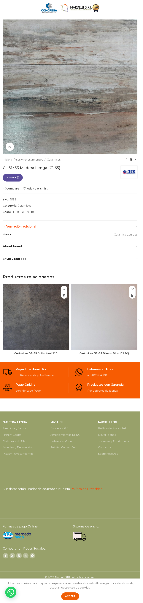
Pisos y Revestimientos (18, 453)
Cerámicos (54, 159)
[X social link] (18, 212)
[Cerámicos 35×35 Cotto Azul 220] (36, 317)
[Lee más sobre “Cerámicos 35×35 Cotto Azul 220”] (64, 295)
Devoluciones (107, 435)
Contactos (105, 447)
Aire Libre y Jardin (14, 428)
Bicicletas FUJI (59, 428)
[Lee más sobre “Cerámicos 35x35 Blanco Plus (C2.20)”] (132, 295)
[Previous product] (126, 159)
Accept (70, 596)
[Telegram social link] (32, 212)
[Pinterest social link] (23, 212)
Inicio (6, 159)
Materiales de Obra (15, 441)
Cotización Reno (61, 441)
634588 (11, 177)
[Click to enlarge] (10, 147)
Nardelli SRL (63, 577)
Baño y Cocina (12, 435)
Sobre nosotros (108, 453)
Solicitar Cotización (62, 447)
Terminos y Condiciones (113, 441)
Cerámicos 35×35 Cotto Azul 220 (36, 353)
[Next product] (135, 159)
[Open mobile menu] (4, 8)
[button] (139, 321)
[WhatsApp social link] (28, 212)
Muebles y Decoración (17, 447)
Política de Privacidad (112, 428)
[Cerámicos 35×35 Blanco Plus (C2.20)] (104, 317)
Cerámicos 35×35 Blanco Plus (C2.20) (104, 353)
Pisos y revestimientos (28, 159)
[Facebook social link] (13, 212)
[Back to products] (130, 159)
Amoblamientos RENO (65, 435)
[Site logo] (70, 7)
